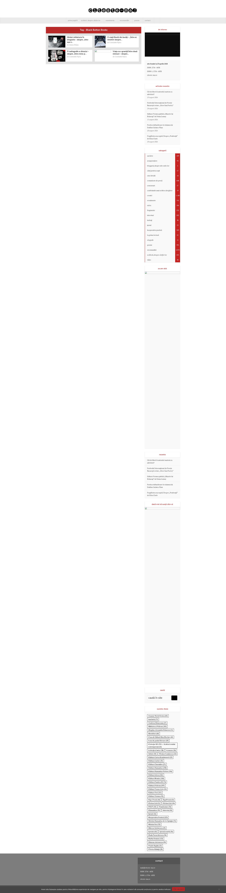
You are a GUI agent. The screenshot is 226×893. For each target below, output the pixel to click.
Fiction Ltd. (169, 803)
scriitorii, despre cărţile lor (90, 20)
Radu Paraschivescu (158, 835)
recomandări (124, 20)
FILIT (152, 807)
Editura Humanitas (158, 768)
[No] (219, 889)
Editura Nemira (156, 778)
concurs (171, 750)
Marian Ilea (154, 824)
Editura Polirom (157, 785)
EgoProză (168, 800)
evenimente (110, 20)
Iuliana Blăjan (74, 45)
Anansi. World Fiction (158, 716)
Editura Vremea (156, 796)
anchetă (153, 719)
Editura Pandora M (157, 782)
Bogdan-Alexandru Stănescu (161, 730)
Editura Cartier (156, 761)
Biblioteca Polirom (158, 726)
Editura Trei (155, 792)
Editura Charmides (157, 764)
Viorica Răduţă (156, 849)
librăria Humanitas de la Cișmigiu (162, 821)
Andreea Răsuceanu (157, 723)
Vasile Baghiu (155, 846)
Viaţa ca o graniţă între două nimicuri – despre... (125, 52)
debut (152, 754)
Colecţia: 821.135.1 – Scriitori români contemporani (161, 745)
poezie (136, 20)
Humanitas (154, 810)
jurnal (152, 814)
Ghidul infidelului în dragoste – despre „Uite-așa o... (78, 39)
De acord (178, 889)
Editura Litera (156, 775)
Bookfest (154, 733)
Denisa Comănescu (168, 754)
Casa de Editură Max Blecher (161, 737)
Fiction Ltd (154, 803)
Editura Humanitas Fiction (160, 771)
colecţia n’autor (156, 750)
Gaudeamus (165, 807)
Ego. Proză (154, 800)
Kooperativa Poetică (158, 817)
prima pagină (72, 20)
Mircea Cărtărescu (157, 828)
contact (147, 20)
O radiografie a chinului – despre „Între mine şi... (78, 52)
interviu (167, 810)
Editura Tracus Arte (158, 789)
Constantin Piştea (115, 42)
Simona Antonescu (157, 842)
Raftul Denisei (156, 838)
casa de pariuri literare (159, 740)
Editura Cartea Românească (160, 757)
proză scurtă (166, 831)
